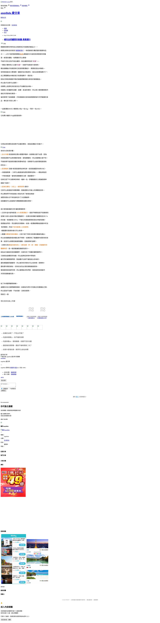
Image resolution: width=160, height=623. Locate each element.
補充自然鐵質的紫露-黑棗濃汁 (17, 39)
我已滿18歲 (4, 619)
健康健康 (13, 374)
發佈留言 (3, 390)
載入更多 (3, 380)
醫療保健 (13, 372)
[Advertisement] (51, 516)
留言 (15, 367)
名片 (5, 32)
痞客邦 (12, 367)
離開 (9, 619)
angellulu (3, 358)
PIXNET (67, 599)
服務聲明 (96, 599)
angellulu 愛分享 (10, 12)
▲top (2, 377)
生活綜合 (14, 25)
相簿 (5, 28)
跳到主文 (3, 17)
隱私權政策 (89, 599)
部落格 (6, 30)
